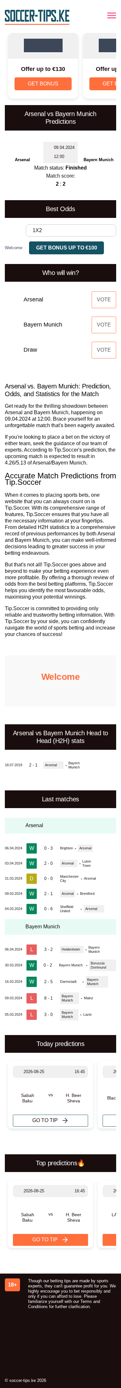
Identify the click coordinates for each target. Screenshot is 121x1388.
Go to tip (45, 1120)
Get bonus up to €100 (66, 247)
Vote (104, 299)
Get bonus (43, 83)
